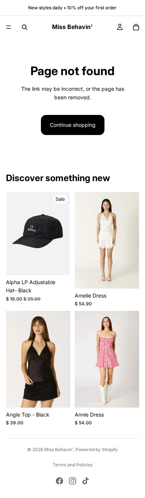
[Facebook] (59, 480)
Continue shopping (73, 125)
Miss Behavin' (58, 449)
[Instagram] (72, 480)
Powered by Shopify (96, 449)
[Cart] (136, 27)
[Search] (24, 27)
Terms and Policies (73, 465)
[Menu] (8, 27)
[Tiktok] (85, 480)
